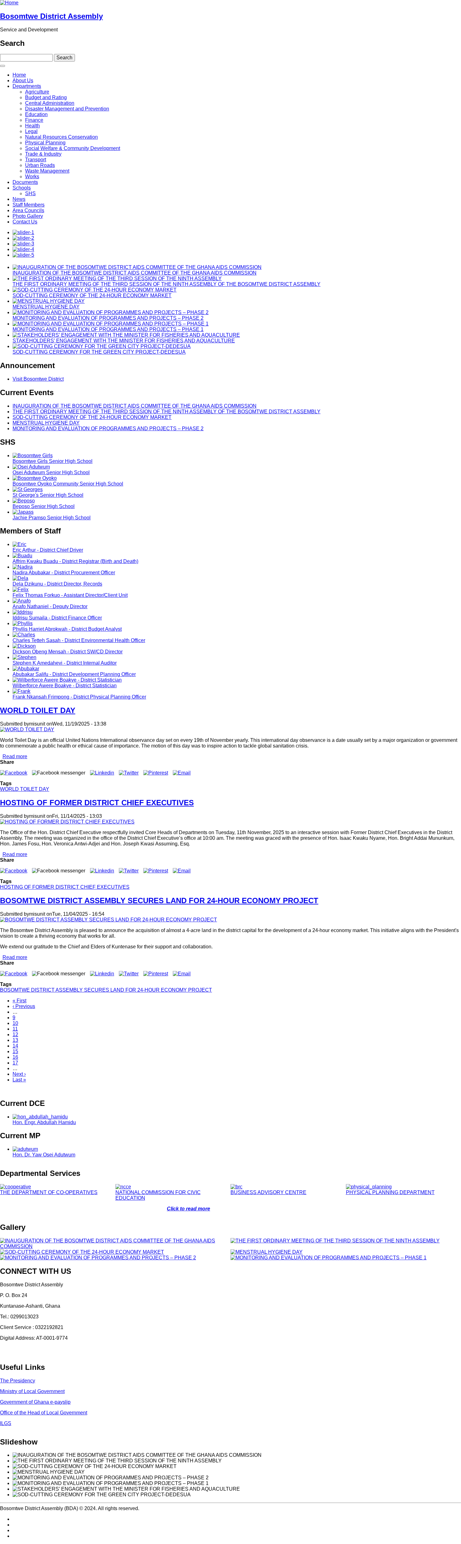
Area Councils (28, 210)
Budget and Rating (46, 97)
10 (15, 1023)
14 (15, 1045)
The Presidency (17, 1380)
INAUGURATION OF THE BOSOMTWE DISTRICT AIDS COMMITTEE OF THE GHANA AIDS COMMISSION (135, 273)
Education (36, 114)
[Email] (182, 772)
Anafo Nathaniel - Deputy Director (50, 606)
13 (15, 1040)
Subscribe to (2, 1090)
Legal (31, 131)
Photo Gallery (28, 216)
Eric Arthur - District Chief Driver (48, 550)
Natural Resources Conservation (61, 137)
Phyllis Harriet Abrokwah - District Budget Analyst (67, 629)
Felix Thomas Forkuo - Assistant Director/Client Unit (70, 595)
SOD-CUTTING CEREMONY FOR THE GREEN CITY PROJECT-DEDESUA (99, 352)
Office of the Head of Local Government (43, 1412)
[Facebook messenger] (58, 772)
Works (32, 176)
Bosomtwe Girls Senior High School (53, 461)
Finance (34, 120)
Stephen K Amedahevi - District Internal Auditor (65, 663)
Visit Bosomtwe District (38, 379)
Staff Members (29, 204)
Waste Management (47, 171)
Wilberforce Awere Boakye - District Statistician (65, 685)
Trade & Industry (43, 154)
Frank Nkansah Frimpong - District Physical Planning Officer (79, 697)
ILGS (5, 1423)
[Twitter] (129, 772)
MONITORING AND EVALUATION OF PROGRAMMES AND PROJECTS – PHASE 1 (108, 329)
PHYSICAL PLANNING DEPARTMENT (390, 1192)
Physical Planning (45, 142)
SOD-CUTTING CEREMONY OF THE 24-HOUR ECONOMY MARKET (92, 295)
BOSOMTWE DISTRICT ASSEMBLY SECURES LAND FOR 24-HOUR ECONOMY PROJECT (106, 990)
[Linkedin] (102, 772)
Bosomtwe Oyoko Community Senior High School (68, 483)
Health (32, 125)
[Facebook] (13, 772)
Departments (27, 86)
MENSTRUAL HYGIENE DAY (46, 306)
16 (15, 1057)
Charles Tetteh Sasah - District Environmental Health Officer (79, 640)
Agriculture (37, 91)
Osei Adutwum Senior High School (51, 472)
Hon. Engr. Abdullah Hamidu (44, 1122)
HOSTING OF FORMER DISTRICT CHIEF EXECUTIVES (65, 887)
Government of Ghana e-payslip (35, 1402)
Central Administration (49, 103)
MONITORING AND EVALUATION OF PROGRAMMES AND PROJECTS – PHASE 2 (108, 318)
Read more (15, 756)
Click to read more (188, 1208)
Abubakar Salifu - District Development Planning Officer (74, 674)
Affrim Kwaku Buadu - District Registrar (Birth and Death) (75, 561)
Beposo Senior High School (44, 506)
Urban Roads (40, 165)
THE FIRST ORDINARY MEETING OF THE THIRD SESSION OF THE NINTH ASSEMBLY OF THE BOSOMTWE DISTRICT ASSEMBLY (167, 284)
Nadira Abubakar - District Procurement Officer (64, 572)
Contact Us (25, 221)
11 (15, 1029)
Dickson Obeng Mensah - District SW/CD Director (68, 651)
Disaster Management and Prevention (67, 108)
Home (19, 75)
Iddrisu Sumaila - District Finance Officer (57, 617)
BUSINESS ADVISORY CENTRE (268, 1192)
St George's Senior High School (48, 495)
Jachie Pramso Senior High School (52, 517)
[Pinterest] (155, 772)
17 (15, 1062)
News (19, 199)
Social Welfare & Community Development (72, 148)
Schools (22, 187)
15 (15, 1051)
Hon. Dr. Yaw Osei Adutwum (44, 1154)
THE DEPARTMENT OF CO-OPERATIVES (49, 1192)
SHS (30, 193)
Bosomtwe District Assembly (51, 16)
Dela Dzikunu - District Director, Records (57, 584)
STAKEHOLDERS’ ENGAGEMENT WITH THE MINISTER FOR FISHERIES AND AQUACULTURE (124, 340)
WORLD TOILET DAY (24, 789)
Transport (35, 159)
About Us (23, 80)
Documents (25, 182)
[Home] (9, 2)
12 (15, 1034)
